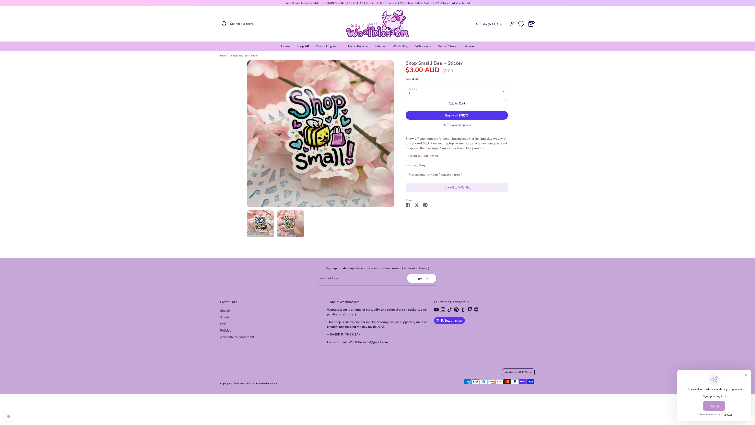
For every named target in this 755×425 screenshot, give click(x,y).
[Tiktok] (449, 309)
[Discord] (476, 309)
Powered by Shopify (266, 383)
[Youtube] (436, 309)
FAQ (223, 324)
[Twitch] (469, 309)
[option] (320, 135)
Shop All (302, 46)
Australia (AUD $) (487, 24)
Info (378, 46)
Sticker (415, 78)
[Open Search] (224, 24)
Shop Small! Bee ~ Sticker (244, 55)
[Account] (512, 24)
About (224, 317)
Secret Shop (447, 46)
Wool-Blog (400, 46)
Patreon (468, 46)
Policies (225, 330)
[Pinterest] (456, 309)
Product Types (326, 46)
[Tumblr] (463, 309)
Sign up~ (421, 278)
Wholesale (423, 46)
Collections (356, 46)
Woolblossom (247, 383)
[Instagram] (443, 309)
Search (225, 311)
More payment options (457, 125)
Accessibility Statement (237, 337)
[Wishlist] (521, 24)
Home (285, 46)
